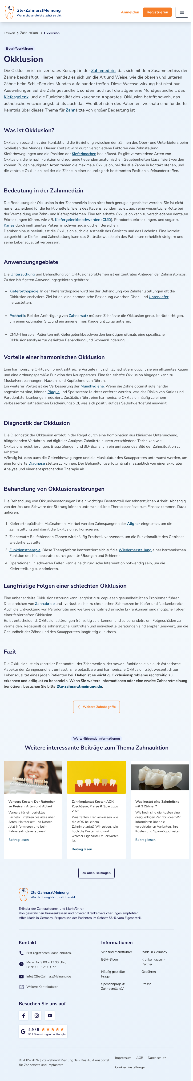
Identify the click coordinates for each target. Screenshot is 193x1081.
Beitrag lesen (18, 840)
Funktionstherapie (24, 550)
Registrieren (157, 12)
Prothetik (17, 315)
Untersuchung (23, 274)
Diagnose (36, 463)
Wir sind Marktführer (116, 952)
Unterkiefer (159, 296)
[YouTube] (50, 1015)
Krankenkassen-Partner (153, 961)
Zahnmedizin (103, 70)
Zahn (70, 110)
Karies (9, 225)
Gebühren (148, 971)
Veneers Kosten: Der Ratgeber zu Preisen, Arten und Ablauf (31, 804)
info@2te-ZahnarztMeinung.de (48, 976)
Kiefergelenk (16, 97)
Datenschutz (157, 1058)
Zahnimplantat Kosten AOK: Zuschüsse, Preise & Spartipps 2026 (95, 806)
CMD (106, 219)
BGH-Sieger (110, 959)
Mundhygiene (92, 386)
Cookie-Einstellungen (130, 1067)
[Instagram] (36, 1015)
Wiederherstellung (135, 550)
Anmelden (130, 12)
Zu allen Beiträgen (96, 873)
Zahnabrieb (45, 603)
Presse (146, 984)
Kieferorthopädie (23, 291)
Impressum (123, 1058)
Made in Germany (154, 952)
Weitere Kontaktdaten (42, 987)
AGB (139, 1058)
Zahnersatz (78, 315)
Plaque (54, 392)
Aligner (133, 523)
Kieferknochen (84, 153)
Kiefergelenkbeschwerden (77, 219)
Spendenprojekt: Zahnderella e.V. (113, 986)
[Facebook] (23, 1015)
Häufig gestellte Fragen (113, 974)
